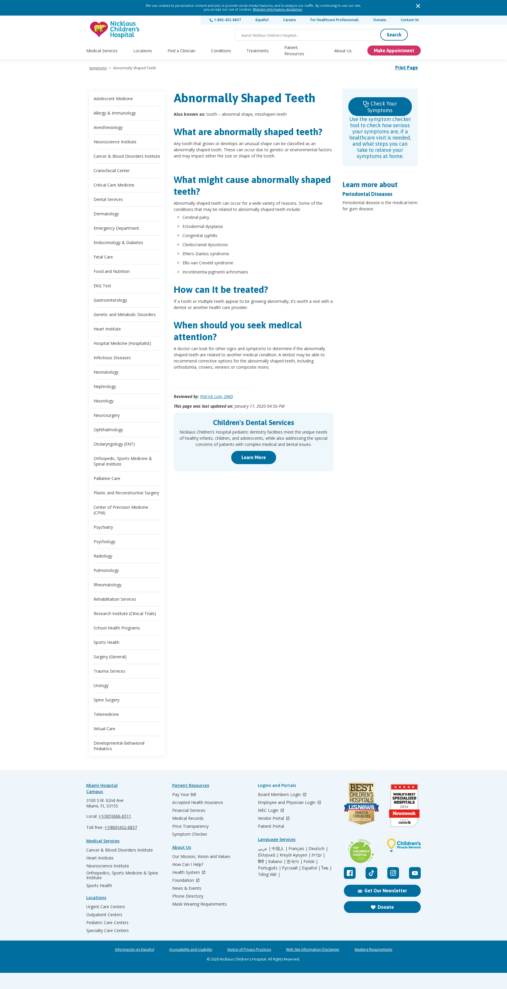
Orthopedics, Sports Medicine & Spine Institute (122, 875)
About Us (343, 50)
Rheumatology (107, 584)
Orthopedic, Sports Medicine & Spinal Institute (123, 461)
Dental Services (108, 199)
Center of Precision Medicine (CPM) (121, 510)
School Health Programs (117, 628)
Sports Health (106, 642)
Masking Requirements (373, 949)
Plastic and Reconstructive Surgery (126, 493)
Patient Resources (294, 50)
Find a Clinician (181, 50)
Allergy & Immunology (115, 113)
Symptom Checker (189, 834)
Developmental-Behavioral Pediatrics (119, 745)
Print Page (406, 67)
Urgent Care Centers (105, 906)
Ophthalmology (108, 429)
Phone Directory (187, 896)
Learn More (253, 457)
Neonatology (106, 372)
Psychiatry (103, 527)
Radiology (103, 556)
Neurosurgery (107, 415)
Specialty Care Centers (107, 930)
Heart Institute (107, 329)
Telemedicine (106, 714)
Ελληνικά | (268, 855)
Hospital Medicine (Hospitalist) (122, 343)
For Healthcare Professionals (334, 19)
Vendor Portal (271, 818)
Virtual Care (104, 728)
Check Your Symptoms (382, 106)
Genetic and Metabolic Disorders (125, 314)
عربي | (264, 848)
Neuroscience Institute (115, 142)
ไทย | (326, 868)
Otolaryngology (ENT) (114, 444)
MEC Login (269, 810)
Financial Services (188, 810)
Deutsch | (318, 848)
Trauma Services (109, 671)
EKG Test (102, 285)
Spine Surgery (106, 700)
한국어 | (294, 861)
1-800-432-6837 (227, 19)
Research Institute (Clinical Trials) (125, 613)
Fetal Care (103, 257)
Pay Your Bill (184, 794)
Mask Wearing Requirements (199, 904)
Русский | (291, 868)
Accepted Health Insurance (197, 802)
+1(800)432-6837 (120, 827)
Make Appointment (394, 50)
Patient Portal (271, 826)
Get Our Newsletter (385, 890)
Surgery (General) (110, 656)
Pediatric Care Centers (107, 922)
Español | (311, 868)
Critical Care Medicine (114, 185)
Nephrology (105, 386)
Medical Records (188, 818)
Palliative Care (107, 478)
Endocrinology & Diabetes (118, 242)
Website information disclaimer (277, 9)
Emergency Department (116, 228)
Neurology (104, 401)
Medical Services (102, 50)
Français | (298, 848)
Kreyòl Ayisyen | (295, 855)
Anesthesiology (108, 127)
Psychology (104, 541)
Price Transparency (190, 826)
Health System (186, 872)
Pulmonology (106, 570)
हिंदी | (262, 861)
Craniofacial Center (112, 170)
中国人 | (280, 848)
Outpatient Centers (104, 914)
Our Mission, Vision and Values (201, 856)
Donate (380, 19)
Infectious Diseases (112, 357)
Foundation (183, 880)
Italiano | (277, 861)
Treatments (257, 50)
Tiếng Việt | (269, 874)
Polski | (310, 861)
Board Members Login (280, 794)
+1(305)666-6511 (115, 816)
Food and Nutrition (112, 271)
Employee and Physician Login (287, 802)
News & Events (186, 888)
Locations (142, 50)
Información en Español (134, 949)
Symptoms (98, 68)
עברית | (318, 855)
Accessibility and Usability (190, 949)
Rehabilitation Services (115, 599)
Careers (289, 19)
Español (262, 19)
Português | (269, 868)
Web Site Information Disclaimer (312, 949)
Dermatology (106, 213)
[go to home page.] (115, 29)
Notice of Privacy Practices (249, 949)
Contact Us (410, 19)
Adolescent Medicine (113, 98)
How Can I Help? (187, 864)
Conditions (221, 50)
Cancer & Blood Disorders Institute (127, 156)
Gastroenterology (110, 300)
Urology (101, 685)
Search (394, 34)
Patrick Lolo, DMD (216, 396)
